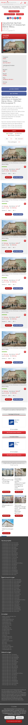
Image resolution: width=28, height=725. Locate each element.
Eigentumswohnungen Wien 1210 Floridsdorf (11, 608)
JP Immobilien (14, 429)
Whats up (20, 18)
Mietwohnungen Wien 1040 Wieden (9, 660)
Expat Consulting (20, 689)
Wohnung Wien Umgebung (7, 646)
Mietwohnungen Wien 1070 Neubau (9, 664)
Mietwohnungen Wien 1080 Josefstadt (10, 666)
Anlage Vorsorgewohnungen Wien (9, 616)
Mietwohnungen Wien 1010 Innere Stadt (10, 656)
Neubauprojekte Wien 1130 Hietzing (9, 560)
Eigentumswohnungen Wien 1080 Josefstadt (11, 589)
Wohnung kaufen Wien (6, 623)
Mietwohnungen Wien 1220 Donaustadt (10, 683)
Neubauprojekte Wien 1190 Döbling (9, 568)
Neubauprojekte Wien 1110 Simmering (10, 557)
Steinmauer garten (10, 694)
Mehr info (8, 177)
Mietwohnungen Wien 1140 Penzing (9, 671)
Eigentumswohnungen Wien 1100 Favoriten (11, 592)
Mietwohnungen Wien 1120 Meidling (9, 654)
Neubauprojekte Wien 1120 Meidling (9, 558)
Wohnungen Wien (5, 626)
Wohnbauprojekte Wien (7, 649)
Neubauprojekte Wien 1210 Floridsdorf (10, 571)
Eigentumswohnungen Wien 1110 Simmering (11, 594)
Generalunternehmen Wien (17, 698)
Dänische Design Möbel (15, 699)
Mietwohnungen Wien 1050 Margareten (10, 661)
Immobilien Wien (5, 639)
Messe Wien (4, 694)
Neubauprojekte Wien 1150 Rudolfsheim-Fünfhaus (12, 563)
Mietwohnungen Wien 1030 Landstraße (10, 658)
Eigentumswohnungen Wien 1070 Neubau (10, 588)
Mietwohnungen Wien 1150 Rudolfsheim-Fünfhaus (12, 673)
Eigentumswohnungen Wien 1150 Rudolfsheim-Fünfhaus (13, 599)
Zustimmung (7, 713)
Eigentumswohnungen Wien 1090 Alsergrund (11, 591)
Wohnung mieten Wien (6, 625)
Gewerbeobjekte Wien (6, 627)
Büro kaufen (4, 642)
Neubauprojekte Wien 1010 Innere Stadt (10, 542)
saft (25, 689)
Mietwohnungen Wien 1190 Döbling (9, 679)
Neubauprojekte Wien (6, 622)
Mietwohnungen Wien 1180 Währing (9, 677)
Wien (10, 6)
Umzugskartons (23, 694)
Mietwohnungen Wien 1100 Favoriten (9, 668)
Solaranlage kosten (14, 697)
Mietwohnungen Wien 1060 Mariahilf (9, 663)
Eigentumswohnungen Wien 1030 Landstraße (11, 582)
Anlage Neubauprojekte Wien (8, 619)
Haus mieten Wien (6, 633)
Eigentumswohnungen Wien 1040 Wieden (10, 584)
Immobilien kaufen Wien (7, 636)
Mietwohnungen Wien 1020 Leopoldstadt (10, 657)
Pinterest (15, 18)
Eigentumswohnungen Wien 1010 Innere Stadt (11, 579)
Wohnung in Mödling (6, 645)
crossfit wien (17, 694)
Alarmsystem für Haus (15, 692)
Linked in (18, 18)
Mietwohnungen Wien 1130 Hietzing (9, 670)
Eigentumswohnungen (8, 577)
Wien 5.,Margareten (16, 6)
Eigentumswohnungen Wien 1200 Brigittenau (11, 606)
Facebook (8, 18)
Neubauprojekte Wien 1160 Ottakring (9, 564)
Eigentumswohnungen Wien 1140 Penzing (10, 598)
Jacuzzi (20, 697)
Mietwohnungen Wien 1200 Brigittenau (10, 680)
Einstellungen (9, 717)
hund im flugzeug (13, 689)
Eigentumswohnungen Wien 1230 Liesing (10, 611)
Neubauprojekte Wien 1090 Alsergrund (10, 554)
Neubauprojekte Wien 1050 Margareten (10, 548)
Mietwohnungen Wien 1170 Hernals (9, 676)
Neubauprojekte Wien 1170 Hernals (9, 565)
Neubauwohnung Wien (6, 648)
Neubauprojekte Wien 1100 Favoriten (9, 555)
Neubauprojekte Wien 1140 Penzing (9, 561)
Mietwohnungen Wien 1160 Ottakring (9, 674)
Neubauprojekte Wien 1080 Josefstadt (10, 553)
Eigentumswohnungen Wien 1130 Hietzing (10, 596)
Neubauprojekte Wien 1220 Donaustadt (10, 573)
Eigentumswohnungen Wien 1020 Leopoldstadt (11, 581)
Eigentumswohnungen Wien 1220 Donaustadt (11, 609)
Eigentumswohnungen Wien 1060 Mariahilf (11, 586)
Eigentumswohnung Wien (7, 640)
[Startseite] (9, 3)
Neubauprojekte (6, 540)
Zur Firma (15, 93)
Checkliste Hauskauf (5, 689)
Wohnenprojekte (5, 6)
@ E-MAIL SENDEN (14, 89)
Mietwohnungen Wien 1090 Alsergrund (10, 667)
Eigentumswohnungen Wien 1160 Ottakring (11, 601)
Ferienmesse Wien (13, 691)
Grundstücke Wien (6, 630)
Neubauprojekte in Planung (7, 620)
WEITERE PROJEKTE (14, 11)
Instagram (10, 18)
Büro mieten (4, 643)
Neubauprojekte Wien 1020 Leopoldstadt (10, 544)
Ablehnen (19, 717)
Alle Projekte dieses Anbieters (14, 432)
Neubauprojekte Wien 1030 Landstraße (10, 545)
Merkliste (20, 14)
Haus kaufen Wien (6, 632)
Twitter (13, 18)
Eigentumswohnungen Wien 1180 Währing (10, 604)
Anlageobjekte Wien (6, 617)
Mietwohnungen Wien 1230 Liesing (9, 684)
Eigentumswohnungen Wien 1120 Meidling (10, 595)
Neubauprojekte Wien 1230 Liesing (9, 574)
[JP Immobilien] (14, 422)
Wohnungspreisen (17, 695)
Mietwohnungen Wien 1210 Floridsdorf (10, 681)
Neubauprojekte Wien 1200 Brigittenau (10, 570)
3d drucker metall (4, 695)
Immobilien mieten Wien (7, 637)
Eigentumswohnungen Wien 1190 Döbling (10, 605)
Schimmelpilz (23, 692)
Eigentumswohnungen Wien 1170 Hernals (10, 602)
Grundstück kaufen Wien (7, 629)
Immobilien (4, 614)
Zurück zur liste (10, 14)
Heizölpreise (7, 697)
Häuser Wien (4, 635)
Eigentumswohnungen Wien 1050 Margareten (11, 585)
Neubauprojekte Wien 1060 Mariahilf (9, 550)
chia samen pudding (5, 691)
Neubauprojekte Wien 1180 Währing (9, 567)
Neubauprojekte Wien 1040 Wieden (9, 547)
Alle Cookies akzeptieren (14, 721)
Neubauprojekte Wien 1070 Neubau (9, 551)
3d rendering (11, 695)
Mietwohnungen (6, 652)
